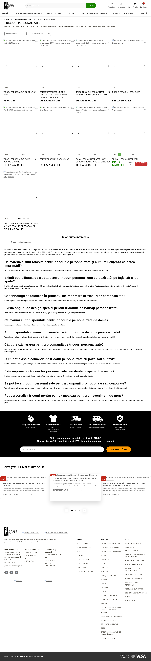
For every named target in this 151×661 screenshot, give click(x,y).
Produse (128, 14)
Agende (104, 580)
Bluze (103, 564)
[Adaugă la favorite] (36, 42)
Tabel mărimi (82, 568)
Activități (105, 572)
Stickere (105, 568)
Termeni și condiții (133, 544)
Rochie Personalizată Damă (126, 92)
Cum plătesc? (83, 560)
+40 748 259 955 (10, 562)
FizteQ (41, 656)
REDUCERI (105, 588)
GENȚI (103, 584)
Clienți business (84, 548)
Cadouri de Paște (108, 620)
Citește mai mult (10, 495)
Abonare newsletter (134, 589)
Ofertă (143, 14)
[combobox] (15, 34)
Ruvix (6, 19)
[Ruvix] (9, 5)
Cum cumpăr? (82, 564)
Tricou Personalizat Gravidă (54, 159)
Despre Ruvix (82, 544)
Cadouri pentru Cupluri (111, 552)
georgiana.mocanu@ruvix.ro (14, 566)
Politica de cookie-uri (134, 560)
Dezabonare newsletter (136, 593)
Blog (79, 552)
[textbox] (15, 33)
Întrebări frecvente (134, 575)
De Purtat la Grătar (109, 624)
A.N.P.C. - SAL (130, 601)
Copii (71, 14)
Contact (80, 556)
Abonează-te (119, 449)
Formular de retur (133, 564)
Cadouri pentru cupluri (93, 14)
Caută (91, 6)
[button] (66, 510)
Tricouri (104, 556)
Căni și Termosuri (108, 576)
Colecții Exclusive (109, 599)
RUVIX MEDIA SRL (21, 656)
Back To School (55, 14)
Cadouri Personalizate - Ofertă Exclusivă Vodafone (111, 610)
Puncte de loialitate (86, 572)
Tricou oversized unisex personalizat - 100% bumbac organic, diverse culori (54, 94)
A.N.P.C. (128, 597)
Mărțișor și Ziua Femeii (110, 548)
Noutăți (6, 14)
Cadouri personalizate (28, 14)
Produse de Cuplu (109, 595)
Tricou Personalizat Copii (125, 159)
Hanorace (105, 560)
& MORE (104, 603)
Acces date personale (134, 579)
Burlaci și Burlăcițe (110, 638)
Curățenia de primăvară (111, 616)
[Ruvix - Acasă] (10, 531)
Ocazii (115, 14)
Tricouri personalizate (45, 19)
